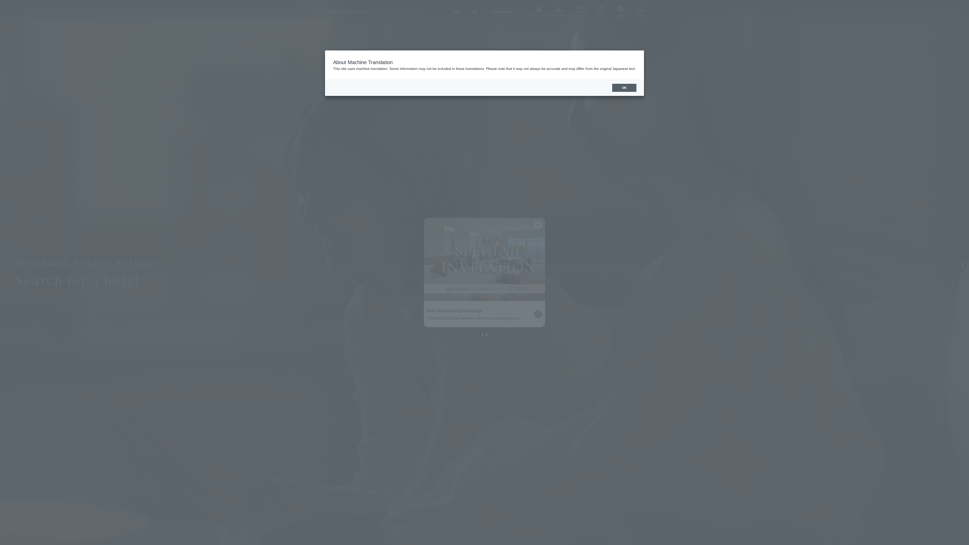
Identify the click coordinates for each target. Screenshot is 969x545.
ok (624, 88)
